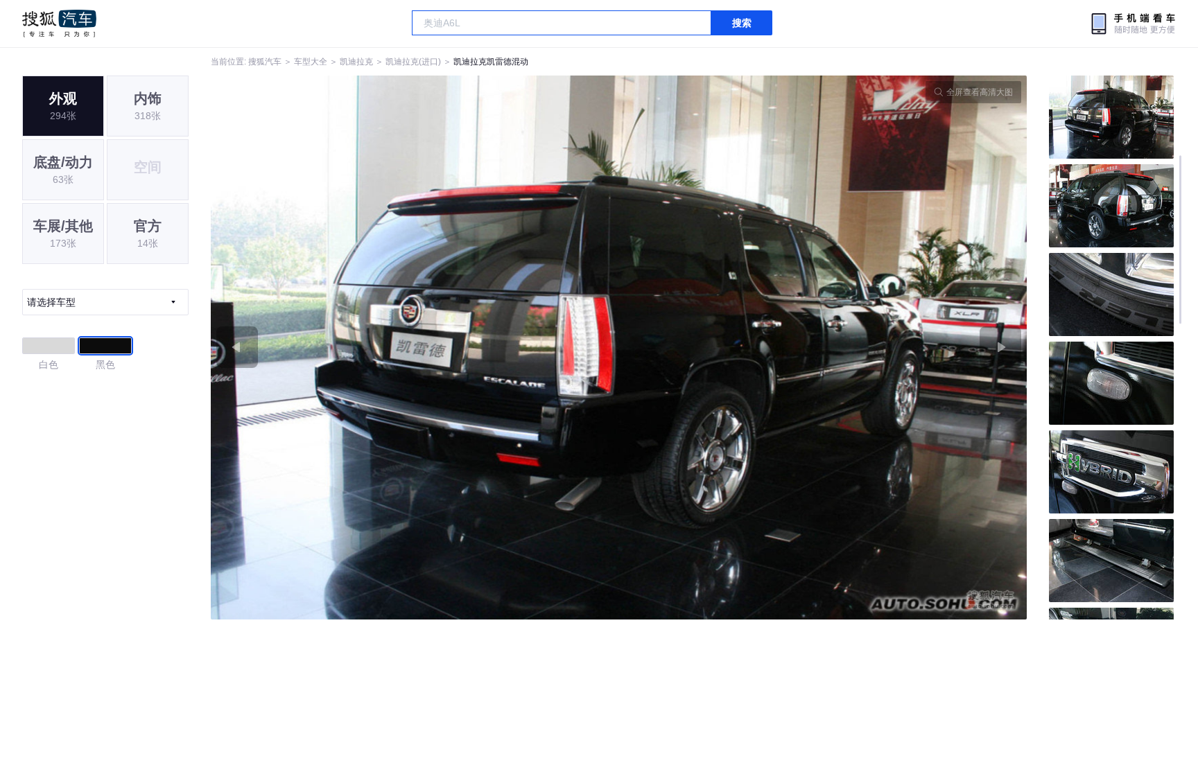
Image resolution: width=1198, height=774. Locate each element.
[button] (415, 347)
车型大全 (310, 62)
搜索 (742, 22)
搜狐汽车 (59, 23)
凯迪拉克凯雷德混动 (490, 62)
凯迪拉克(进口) (413, 62)
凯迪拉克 (356, 62)
